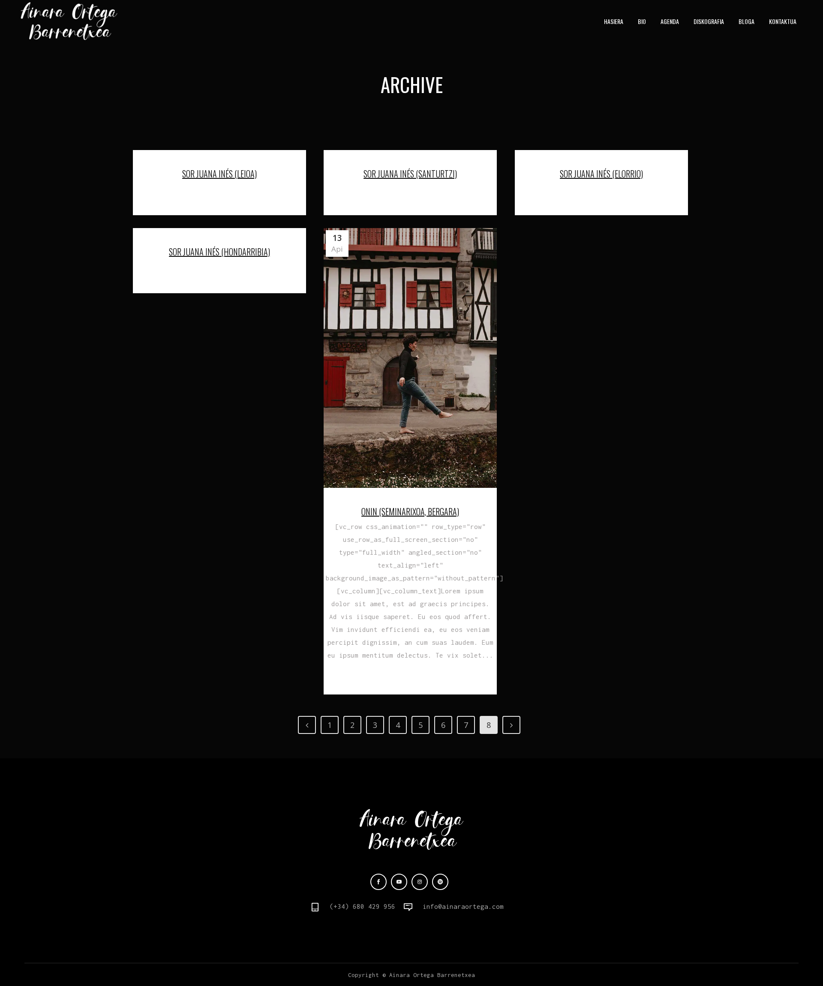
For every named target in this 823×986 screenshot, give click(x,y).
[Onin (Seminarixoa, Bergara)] (410, 358)
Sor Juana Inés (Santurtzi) (410, 173)
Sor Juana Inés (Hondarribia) (219, 251)
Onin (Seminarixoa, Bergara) (410, 511)
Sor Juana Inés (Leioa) (219, 173)
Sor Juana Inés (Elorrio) (601, 173)
